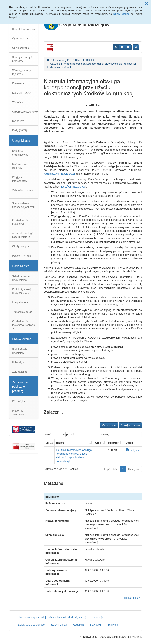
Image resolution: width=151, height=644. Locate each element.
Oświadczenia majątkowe (20, 221)
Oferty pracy (19, 246)
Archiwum (112, 624)
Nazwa (60, 442)
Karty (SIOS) (19, 130)
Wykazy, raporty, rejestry (21, 72)
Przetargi (17, 401)
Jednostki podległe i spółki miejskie (23, 235)
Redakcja (78, 624)
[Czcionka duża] (128, 47)
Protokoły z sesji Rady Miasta (21, 291)
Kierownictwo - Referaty (20, 165)
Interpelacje (19, 302)
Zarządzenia (19, 371)
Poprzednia (110, 469)
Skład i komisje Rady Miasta (21, 278)
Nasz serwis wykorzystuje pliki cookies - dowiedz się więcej (52, 617)
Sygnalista (18, 121)
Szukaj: (105, 434)
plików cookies (121, 13)
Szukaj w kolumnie (130, 425)
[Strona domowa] (48, 60)
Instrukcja (97, 617)
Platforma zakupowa (18, 412)
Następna (133, 469)
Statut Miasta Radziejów (19, 351)
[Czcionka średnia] (122, 47)
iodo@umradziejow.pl (73, 186)
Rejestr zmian (132, 598)
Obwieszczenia (21, 48)
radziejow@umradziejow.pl (59, 173)
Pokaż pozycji (59, 434)
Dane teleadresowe (23, 29)
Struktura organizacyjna (20, 152)
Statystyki (95, 624)
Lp (47, 442)
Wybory (17, 102)
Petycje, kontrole (22, 255)
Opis (98, 442)
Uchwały (17, 362)
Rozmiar (113, 442)
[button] (146, 3)
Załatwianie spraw (22, 190)
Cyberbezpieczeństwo (25, 111)
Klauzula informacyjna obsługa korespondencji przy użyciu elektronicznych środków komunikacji (74, 455)
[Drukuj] (136, 47)
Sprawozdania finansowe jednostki (23, 205)
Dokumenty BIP (62, 60)
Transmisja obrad (22, 312)
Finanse (17, 83)
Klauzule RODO (21, 92)
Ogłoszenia (19, 38)
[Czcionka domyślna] (116, 47)
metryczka (135, 450)
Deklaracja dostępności (31, 624)
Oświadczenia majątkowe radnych (23, 323)
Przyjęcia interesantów (19, 179)
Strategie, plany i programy (22, 59)
